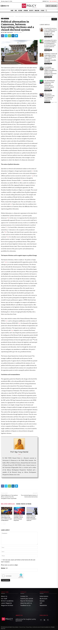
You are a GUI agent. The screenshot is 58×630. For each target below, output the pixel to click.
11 (7, 321)
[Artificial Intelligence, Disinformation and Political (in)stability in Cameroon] (32, 511)
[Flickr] (41, 620)
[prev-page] (2, 524)
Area (6, 16)
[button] (46, 10)
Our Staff (4, 598)
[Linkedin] (12, 35)
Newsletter (43, 605)
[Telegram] (16, 35)
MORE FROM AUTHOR (23, 504)
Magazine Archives (7, 605)
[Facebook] (2, 35)
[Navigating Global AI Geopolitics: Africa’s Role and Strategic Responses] (19, 511)
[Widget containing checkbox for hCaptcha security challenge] (12, 576)
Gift (41, 603)
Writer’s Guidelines (7, 601)
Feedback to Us (25, 605)
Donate (42, 601)
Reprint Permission (26, 601)
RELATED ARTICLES (8, 504)
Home (2, 16)
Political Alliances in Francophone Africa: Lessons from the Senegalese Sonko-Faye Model (9, 497)
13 (12, 330)
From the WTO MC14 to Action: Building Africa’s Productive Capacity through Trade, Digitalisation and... (50, 31)
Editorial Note (47, 102)
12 (19, 323)
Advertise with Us (26, 603)
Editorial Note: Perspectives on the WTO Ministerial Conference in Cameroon (49, 97)
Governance (11, 16)
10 (6, 262)
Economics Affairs (48, 36)
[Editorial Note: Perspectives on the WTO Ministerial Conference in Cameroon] (42, 95)
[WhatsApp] (9, 35)
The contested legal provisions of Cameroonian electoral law (29, 496)
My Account (43, 598)
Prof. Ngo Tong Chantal (7, 32)
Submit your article (26, 598)
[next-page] (4, 524)
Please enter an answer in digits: (9, 565)
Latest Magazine (6, 603)
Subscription (44, 596)
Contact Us (24, 596)
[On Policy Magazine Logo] (29, 5)
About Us (4, 596)
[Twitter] (6, 35)
